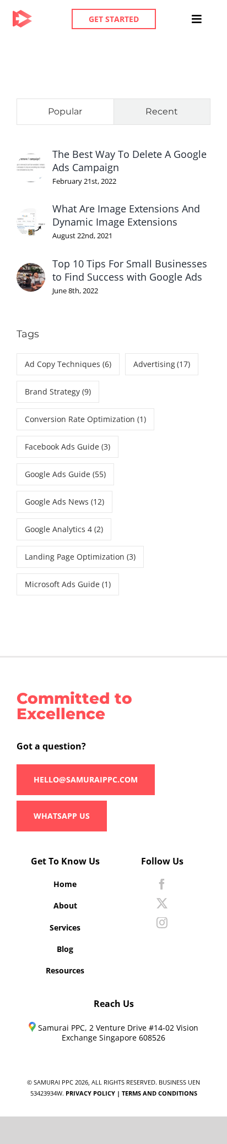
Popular (65, 111)
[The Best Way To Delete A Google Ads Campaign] (31, 162)
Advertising (162, 364)
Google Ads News (64, 501)
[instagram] (161, 922)
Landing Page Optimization (80, 556)
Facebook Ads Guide (67, 446)
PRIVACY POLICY (90, 1093)
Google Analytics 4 (64, 529)
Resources (65, 970)
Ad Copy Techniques (68, 364)
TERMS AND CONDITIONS (159, 1093)
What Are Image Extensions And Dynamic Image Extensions (126, 215)
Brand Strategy (58, 391)
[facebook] (161, 884)
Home (65, 884)
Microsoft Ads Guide (68, 584)
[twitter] (161, 903)
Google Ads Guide (65, 474)
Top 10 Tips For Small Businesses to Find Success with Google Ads (129, 270)
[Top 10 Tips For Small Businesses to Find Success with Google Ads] (31, 271)
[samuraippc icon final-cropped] (22, 14)
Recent (161, 111)
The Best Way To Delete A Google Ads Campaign (129, 160)
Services (65, 927)
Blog (65, 949)
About (65, 905)
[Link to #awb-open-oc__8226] (197, 19)
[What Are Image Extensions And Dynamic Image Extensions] (31, 216)
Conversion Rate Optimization (85, 419)
